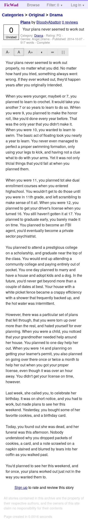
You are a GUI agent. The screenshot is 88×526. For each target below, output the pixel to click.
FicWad (11, 5)
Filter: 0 (53, 4)
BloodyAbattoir (48, 22)
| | (63, 52)
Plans (25, 22)
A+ (30, 52)
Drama (56, 15)
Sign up (21, 487)
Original (37, 15)
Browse (33, 4)
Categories (13, 15)
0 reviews (70, 22)
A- (8, 52)
